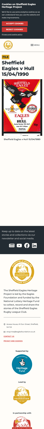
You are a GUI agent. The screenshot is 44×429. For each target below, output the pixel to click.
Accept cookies (14, 24)
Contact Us (9, 336)
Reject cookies (14, 29)
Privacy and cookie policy (12, 34)
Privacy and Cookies (13, 341)
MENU (37, 45)
